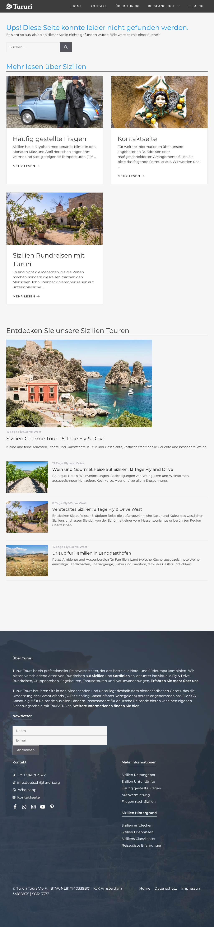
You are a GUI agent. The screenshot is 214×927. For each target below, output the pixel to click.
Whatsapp (27, 790)
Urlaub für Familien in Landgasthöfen (91, 553)
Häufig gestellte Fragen (49, 139)
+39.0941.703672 (31, 775)
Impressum (191, 888)
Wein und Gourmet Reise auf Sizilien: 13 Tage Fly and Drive (112, 469)
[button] (196, 6)
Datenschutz (165, 888)
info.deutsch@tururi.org (38, 782)
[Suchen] (66, 47)
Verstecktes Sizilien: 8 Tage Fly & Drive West (97, 509)
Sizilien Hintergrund (139, 813)
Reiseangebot (161, 6)
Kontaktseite (137, 139)
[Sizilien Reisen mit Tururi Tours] (19, 6)
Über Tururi (128, 6)
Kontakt (98, 6)
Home (76, 6)
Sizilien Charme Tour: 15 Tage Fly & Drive (56, 439)
